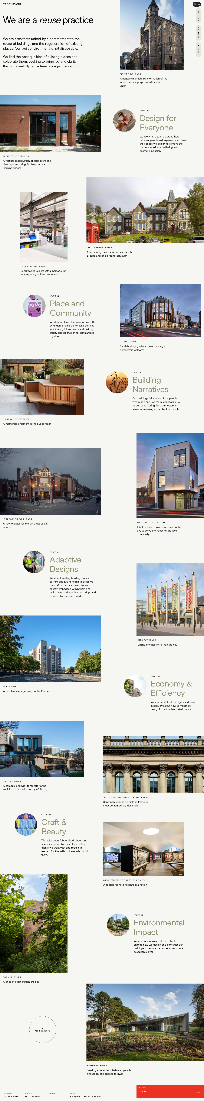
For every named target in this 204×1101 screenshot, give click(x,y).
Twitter (86, 1096)
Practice (198, 16)
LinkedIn (96, 1096)
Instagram (75, 1096)
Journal (198, 50)
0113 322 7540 (32, 1096)
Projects (198, 33)
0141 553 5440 (10, 1096)
